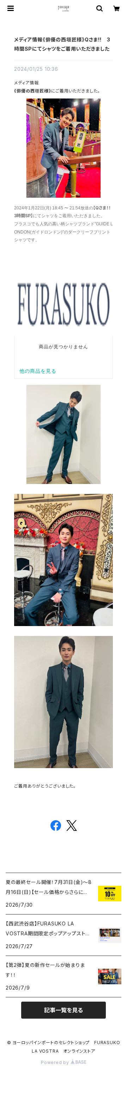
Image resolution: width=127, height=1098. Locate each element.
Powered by (56, 1062)
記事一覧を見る (63, 1010)
